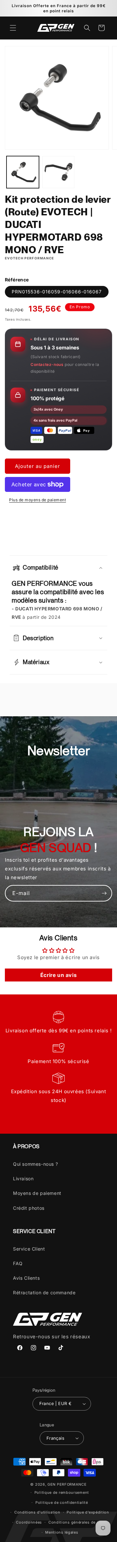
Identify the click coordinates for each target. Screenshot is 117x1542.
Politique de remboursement (61, 1492)
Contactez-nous (47, 364)
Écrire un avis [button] (58, 975)
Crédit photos (29, 1208)
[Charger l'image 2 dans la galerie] (58, 172)
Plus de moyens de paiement (37, 499)
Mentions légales (61, 1532)
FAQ (18, 1263)
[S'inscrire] (104, 893)
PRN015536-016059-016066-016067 (57, 291)
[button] (13, 28)
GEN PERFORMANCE (67, 1484)
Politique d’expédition (88, 1512)
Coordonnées (29, 1522)
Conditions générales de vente (77, 1522)
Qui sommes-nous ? (35, 1164)
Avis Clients (26, 1278)
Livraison (23, 1178)
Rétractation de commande (44, 1292)
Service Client (29, 1249)
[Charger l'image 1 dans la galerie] (22, 172)
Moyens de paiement (37, 1193)
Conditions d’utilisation (37, 1512)
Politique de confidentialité (61, 1502)
